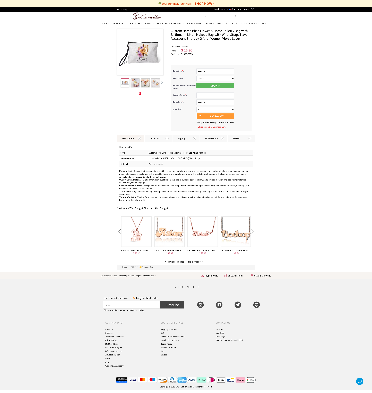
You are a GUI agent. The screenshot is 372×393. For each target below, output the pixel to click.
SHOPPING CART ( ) (245, 9)
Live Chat (220, 333)
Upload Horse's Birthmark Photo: (184, 87)
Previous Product (175, 261)
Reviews (108, 359)
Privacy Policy (138, 310)
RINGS (149, 23)
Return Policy (166, 344)
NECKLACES (134, 23)
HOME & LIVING (214, 23)
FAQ (162, 333)
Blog (107, 362)
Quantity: (177, 109)
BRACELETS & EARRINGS (170, 23)
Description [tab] (128, 138)
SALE (105, 23)
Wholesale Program (113, 347)
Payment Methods (168, 347)
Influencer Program (113, 351)
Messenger (221, 336)
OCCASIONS (251, 23)
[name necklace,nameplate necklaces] (147, 15)
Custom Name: (179, 95)
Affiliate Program (112, 354)
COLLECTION (233, 23)
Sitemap (109, 333)
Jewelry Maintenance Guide (173, 336)
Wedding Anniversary (114, 365)
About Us (109, 329)
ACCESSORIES (194, 23)
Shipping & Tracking (169, 329)
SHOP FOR (118, 23)
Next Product (195, 261)
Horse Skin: (178, 71)
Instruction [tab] (155, 138)
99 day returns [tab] (211, 138)
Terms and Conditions (114, 336)
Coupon (164, 354)
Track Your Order (221, 9)
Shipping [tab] (181, 138)
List (162, 351)
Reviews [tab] (236, 138)
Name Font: (178, 102)
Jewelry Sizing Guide (170, 340)
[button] (119, 231)
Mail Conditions (111, 344)
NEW (264, 23)
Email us (219, 329)
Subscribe (171, 305)
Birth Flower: (178, 78)
